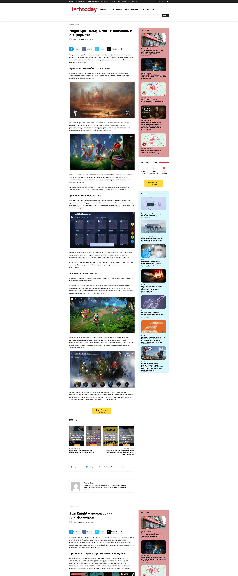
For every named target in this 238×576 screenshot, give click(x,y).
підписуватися (164, 167)
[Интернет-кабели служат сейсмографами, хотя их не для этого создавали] (153, 302)
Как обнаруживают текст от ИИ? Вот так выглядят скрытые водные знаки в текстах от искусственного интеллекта (153, 339)
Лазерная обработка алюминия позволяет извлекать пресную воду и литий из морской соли (152, 238)
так (143, 167)
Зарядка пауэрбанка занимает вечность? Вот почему (152, 214)
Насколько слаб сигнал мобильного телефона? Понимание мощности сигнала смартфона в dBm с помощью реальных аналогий (152, 367)
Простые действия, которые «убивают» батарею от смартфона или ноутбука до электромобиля (151, 288)
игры (76, 420)
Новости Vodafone (146, 48)
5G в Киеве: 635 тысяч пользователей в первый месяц (152, 100)
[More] (122, 49)
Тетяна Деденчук (78, 39)
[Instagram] (160, 1)
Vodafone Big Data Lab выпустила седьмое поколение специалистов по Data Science (153, 76)
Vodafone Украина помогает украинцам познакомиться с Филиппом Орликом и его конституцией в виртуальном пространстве (152, 126)
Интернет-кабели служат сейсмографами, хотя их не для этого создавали (152, 314)
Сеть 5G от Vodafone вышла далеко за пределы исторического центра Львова (152, 152)
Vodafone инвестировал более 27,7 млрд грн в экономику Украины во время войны (152, 52)
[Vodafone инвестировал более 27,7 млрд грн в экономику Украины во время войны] (153, 40)
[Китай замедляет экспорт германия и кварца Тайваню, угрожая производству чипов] (153, 251)
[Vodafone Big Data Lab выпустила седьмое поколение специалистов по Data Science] (153, 64)
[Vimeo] (165, 1)
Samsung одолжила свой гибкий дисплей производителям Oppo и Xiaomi (77, 436)
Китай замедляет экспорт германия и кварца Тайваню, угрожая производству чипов (151, 263)
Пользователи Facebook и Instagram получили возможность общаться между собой (126, 436)
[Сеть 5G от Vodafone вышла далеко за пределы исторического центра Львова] (153, 140)
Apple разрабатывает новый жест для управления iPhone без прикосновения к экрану (93, 436)
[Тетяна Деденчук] (70, 39)
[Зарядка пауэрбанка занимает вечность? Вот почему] (153, 203)
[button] (166, 9)
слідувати (153, 167)
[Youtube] (168, 1)
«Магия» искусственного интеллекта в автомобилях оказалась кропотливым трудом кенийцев (120, 452)
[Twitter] (162, 1)
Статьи (77, 24)
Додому (71, 24)
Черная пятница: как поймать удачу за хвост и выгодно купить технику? (110, 436)
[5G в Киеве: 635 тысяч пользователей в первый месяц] (153, 89)
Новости (76, 445)
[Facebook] (157, 1)
